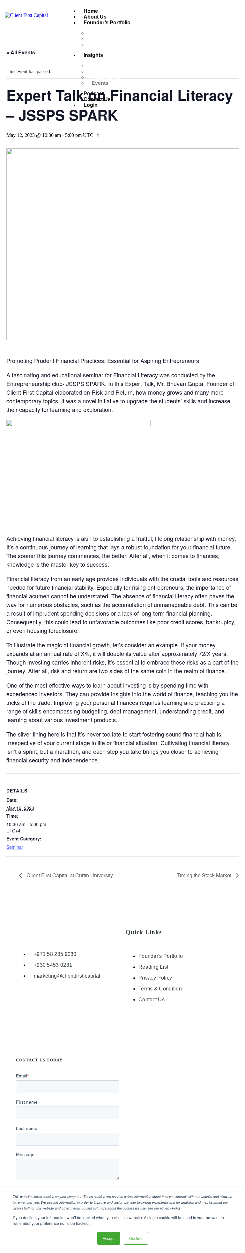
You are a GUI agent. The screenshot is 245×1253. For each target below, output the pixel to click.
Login (91, 105)
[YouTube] (160, 1026)
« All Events (20, 52)
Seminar (14, 847)
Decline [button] (136, 1238)
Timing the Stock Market (205, 875)
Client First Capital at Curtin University (69, 875)
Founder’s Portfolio (107, 22)
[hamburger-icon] (233, 10)
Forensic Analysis (113, 44)
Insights (93, 55)
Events (100, 83)
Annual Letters (109, 65)
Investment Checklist (117, 33)
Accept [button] (109, 1238)
